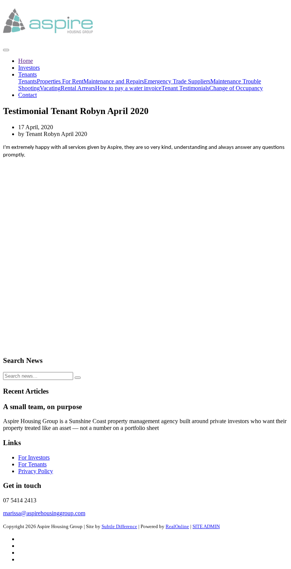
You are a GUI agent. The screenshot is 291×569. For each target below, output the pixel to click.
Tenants (27, 74)
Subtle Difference (119, 526)
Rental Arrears (78, 88)
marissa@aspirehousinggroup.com (44, 513)
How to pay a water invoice (128, 88)
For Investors (34, 457)
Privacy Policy (35, 471)
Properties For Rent (60, 81)
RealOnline (177, 526)
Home (25, 61)
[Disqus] (145, 253)
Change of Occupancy (236, 88)
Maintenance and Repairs (113, 81)
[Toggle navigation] (6, 50)
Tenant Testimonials (185, 88)
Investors (29, 67)
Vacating (50, 88)
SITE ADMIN (206, 526)
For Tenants (32, 464)
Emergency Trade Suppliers (177, 81)
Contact (27, 95)
